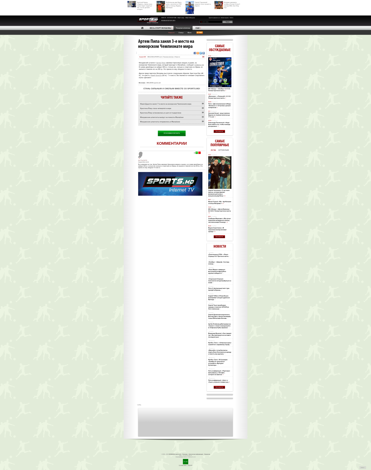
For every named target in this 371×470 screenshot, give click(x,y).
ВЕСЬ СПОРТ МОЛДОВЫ (160, 28)
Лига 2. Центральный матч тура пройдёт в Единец (218, 289)
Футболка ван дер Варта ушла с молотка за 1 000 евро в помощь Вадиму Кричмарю (174, 5)
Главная (142, 28)
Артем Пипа (160, 63)
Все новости (219, 131)
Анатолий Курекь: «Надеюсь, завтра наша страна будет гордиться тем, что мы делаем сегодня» (144, 6)
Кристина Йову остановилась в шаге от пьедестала (160, 112)
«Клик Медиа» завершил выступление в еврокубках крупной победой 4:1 (217, 271)
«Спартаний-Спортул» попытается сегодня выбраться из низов (219, 280)
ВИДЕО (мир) (180, 18)
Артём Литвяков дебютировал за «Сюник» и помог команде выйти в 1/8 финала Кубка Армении (219, 325)
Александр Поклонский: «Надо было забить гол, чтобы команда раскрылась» (219, 124)
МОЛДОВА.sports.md (175, 454)
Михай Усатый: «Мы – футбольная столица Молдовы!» (219, 202)
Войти (231, 18)
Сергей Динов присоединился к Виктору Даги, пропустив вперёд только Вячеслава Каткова (219, 316)
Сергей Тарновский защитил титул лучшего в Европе (203, 4)
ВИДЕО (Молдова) (190, 18)
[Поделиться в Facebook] (195, 53)
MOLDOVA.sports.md (154, 83)
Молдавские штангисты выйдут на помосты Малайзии (161, 117)
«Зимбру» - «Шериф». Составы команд (218, 263)
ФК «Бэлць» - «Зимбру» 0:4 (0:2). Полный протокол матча (219, 89)
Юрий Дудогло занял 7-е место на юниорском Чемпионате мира (165, 104)
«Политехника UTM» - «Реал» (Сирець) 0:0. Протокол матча (219, 255)
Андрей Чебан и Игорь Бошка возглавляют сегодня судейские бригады (219, 297)
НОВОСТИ (163, 18)
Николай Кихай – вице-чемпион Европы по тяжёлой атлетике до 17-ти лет (219, 115)
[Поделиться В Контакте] (203, 53)
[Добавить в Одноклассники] (198, 53)
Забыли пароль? (225, 18)
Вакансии (207, 454)
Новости (171, 32)
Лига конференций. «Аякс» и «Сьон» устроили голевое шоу (219, 381)
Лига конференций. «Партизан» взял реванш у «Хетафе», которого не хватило (219, 372)
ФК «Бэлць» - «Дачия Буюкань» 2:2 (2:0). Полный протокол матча (219, 211)
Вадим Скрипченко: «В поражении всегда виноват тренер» (217, 229)
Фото (189, 32)
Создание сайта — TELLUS (185, 465)
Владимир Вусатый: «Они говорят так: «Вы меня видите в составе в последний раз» (219, 335)
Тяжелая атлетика (183, 28)
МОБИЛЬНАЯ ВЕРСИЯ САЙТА (168, 20)
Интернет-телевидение (153, 22)
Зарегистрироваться (214, 18)
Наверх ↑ (363, 467)
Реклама (184, 454)
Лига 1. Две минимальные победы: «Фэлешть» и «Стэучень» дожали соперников (219, 105)
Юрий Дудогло (156, 75)
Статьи (181, 32)
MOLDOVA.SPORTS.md (155, 57)
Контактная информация (196, 454)
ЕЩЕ (198, 28)
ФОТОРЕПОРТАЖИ (171, 18)
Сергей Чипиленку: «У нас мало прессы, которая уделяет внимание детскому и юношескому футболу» (219, 193)
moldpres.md (199, 65)
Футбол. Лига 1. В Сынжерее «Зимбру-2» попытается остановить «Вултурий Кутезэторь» (217, 362)
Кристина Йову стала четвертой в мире (155, 108)
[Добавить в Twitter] (201, 53)
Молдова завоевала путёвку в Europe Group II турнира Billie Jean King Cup (232, 5)
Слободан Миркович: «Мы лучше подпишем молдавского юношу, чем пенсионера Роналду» (219, 220)
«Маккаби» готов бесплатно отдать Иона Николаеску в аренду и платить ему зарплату (219, 352)
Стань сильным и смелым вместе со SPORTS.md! (171, 88)
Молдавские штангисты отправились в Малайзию (160, 121)
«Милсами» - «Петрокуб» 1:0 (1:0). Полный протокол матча (219, 97)
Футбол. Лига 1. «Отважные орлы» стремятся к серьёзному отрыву (219, 343)
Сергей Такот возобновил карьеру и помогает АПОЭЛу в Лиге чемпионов (218, 307)
